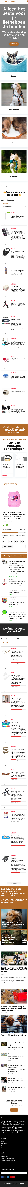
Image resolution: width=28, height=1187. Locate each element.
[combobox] (14, 1173)
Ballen (10, 609)
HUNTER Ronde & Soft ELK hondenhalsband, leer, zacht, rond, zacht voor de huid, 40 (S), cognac (18, 774)
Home (2, 1141)
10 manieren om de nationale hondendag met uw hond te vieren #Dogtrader (16, 1056)
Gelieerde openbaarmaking (8, 1160)
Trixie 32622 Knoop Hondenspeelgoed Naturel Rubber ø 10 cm (16, 602)
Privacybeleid (4, 1156)
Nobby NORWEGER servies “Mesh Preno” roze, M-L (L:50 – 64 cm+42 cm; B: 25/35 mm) (18, 305)
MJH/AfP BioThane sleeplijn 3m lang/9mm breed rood (18, 359)
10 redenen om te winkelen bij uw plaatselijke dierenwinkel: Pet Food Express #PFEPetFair (13, 1009)
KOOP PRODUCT (8, 546)
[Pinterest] (13, 1177)
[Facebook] (2, 1177)
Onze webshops (5, 1148)
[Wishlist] (23, 2)
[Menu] (2, 2)
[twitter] (5, 1177)
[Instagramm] (8, 1177)
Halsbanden (11, 559)
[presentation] (2, 459)
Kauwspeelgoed (12, 597)
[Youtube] (11, 1177)
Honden (3, 986)
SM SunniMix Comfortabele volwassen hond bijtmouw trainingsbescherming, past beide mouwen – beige (17, 272)
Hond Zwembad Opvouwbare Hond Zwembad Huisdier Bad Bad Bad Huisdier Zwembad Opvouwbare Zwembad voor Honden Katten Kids (18, 377)
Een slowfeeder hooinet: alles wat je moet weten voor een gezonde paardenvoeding (16, 1045)
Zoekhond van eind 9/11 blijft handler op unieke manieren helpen (14, 970)
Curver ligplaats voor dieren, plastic (18, 392)
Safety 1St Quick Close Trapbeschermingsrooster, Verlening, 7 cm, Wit (17, 216)
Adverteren (4, 1150)
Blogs (2, 1146)
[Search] (20, 2)
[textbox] (14, 1173)
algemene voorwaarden (7, 1158)
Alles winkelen (4, 1143)
